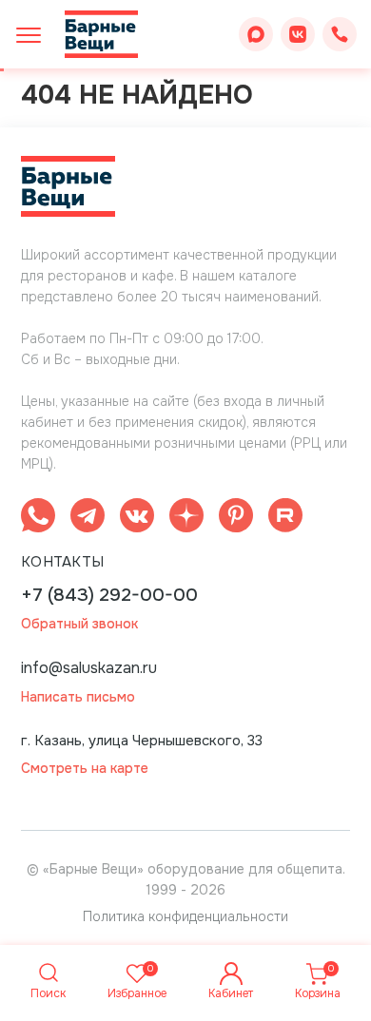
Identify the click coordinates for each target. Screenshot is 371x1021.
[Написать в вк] (137, 518)
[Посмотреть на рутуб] (285, 518)
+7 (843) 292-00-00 (109, 596)
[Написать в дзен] (186, 518)
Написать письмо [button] (78, 697)
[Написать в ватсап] (38, 518)
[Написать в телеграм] (87, 518)
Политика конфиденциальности (185, 916)
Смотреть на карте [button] (84, 769)
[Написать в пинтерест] (236, 518)
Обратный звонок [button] (79, 624)
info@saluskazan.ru (89, 668)
